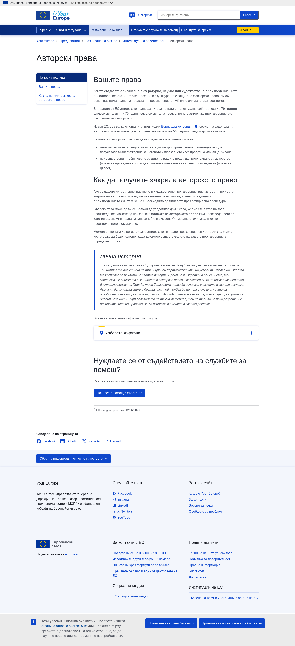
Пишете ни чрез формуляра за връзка (141, 565)
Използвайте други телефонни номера (141, 559)
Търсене (44, 30)
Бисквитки (196, 571)
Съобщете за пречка (196, 30)
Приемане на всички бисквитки (171, 623)
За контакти (197, 499)
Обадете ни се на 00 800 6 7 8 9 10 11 (140, 553)
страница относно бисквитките (64, 626)
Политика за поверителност (209, 559)
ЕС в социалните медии (130, 596)
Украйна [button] (245, 30)
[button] (176, 333)
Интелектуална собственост (143, 41)
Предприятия (70, 41)
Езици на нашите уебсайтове (210, 553)
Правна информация (204, 565)
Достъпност (197, 577)
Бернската (177, 126)
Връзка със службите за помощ (154, 30)
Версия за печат (201, 505)
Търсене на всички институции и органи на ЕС (223, 598)
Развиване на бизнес (106, 30)
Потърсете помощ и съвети (117, 393)
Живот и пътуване (68, 30)
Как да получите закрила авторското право (57, 97)
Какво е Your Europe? (205, 493)
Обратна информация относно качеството (71, 458)
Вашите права (49, 86)
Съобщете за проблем (205, 511)
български (141, 15)
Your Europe (45, 41)
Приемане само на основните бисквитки (232, 623)
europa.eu (72, 554)
